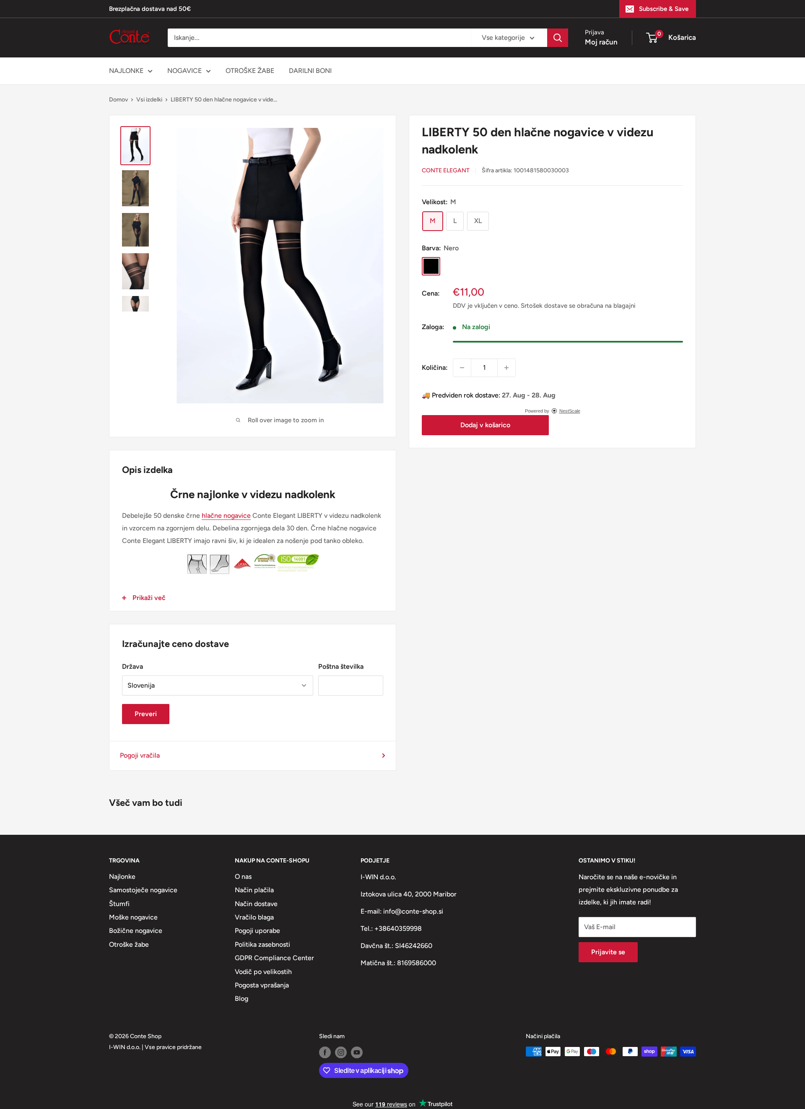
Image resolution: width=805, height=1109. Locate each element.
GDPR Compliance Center (274, 958)
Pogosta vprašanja (262, 985)
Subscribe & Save (663, 9)
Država (132, 666)
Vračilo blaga (254, 917)
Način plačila (254, 890)
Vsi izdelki (149, 99)
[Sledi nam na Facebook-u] (325, 1052)
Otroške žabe (129, 944)
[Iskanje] (557, 38)
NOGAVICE (184, 71)
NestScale (569, 410)
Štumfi (119, 904)
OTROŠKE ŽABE (250, 71)
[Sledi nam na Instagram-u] (341, 1052)
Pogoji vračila (140, 755)
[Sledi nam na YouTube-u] (357, 1052)
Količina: (435, 367)
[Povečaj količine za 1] (506, 368)
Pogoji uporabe (257, 931)
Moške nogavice (133, 917)
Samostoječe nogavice (143, 890)
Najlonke (122, 876)
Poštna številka (341, 666)
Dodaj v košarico (485, 425)
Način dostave (256, 904)
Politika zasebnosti (262, 944)
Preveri (146, 714)
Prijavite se (608, 952)
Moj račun (601, 42)
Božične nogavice (135, 931)
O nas (243, 876)
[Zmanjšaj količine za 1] (462, 368)
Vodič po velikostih (263, 972)
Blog (241, 999)
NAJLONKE (126, 71)
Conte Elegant (446, 170)
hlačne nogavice (226, 515)
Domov (118, 99)
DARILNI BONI (310, 71)
